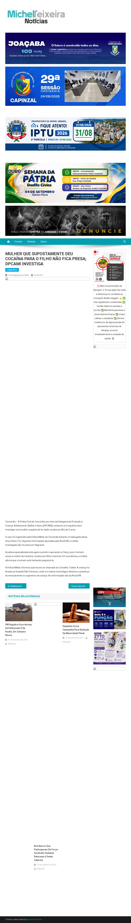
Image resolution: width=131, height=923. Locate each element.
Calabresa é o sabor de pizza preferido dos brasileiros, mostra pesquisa (18, 586)
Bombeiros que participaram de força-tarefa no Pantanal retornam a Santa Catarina (46, 853)
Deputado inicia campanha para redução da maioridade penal (76, 629)
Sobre (44, 241)
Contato (18, 241)
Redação (38, 275)
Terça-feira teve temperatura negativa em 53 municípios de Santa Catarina (80, 586)
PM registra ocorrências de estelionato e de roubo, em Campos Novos (18, 629)
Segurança (12, 270)
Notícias (31, 241)
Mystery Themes (34, 919)
